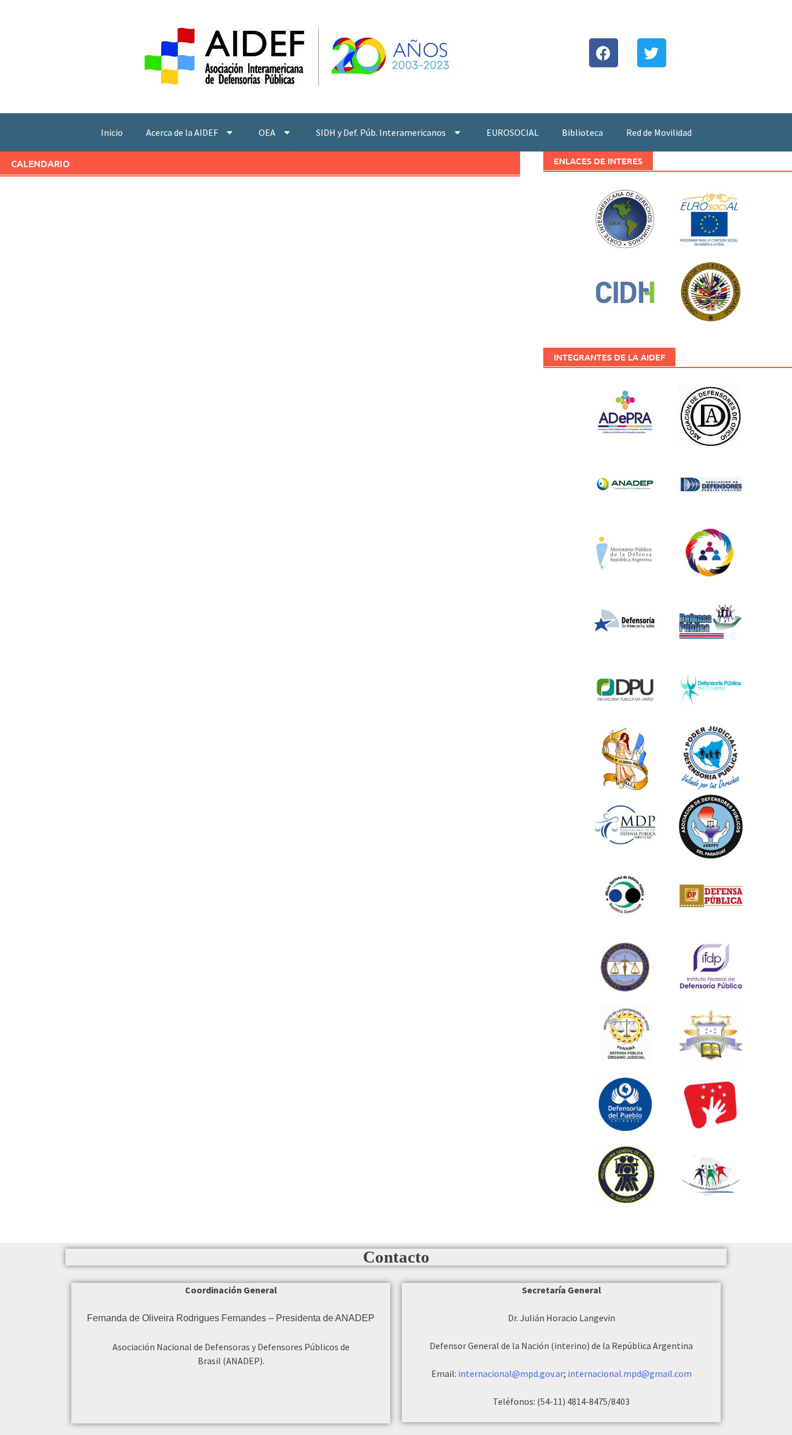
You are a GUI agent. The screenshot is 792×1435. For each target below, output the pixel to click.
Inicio (112, 132)
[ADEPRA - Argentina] (624, 414)
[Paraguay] (624, 825)
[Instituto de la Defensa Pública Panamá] (624, 1034)
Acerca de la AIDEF (182, 132)
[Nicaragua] (710, 756)
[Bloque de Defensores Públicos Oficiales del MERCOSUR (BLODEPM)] (710, 1185)
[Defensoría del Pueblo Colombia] (624, 1102)
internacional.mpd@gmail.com (630, 1373)
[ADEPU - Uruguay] (710, 414)
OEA (267, 132)
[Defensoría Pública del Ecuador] (710, 688)
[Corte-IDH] (624, 218)
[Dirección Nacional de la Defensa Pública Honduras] (710, 1034)
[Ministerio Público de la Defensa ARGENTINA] (624, 551)
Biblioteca (582, 132)
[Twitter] (651, 52)
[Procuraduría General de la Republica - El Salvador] (624, 1171)
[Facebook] (603, 52)
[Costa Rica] (710, 619)
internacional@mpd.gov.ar (511, 1373)
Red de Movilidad (659, 132)
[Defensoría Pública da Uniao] (624, 688)
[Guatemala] (624, 756)
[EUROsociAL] (710, 222)
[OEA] (710, 290)
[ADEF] (710, 482)
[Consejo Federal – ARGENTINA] (710, 551)
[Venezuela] (710, 897)
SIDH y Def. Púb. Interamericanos (381, 132)
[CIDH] (624, 290)
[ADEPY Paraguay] (710, 825)
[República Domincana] (624, 893)
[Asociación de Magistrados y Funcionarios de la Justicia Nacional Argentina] (624, 965)
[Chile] (624, 619)
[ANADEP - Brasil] (624, 482)
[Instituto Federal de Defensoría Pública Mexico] (710, 965)
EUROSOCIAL (512, 132)
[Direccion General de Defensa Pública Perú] (710, 1102)
